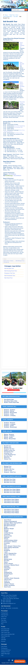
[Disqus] (14, 304)
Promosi (3, 641)
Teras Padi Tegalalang (19, 125)
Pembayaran (4, 648)
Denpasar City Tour (9, 273)
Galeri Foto (4, 616)
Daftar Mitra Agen (5, 653)
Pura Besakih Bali (22, 64)
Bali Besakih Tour (9, 268)
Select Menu (2, 9)
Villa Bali (3, 637)
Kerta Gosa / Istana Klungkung (22, 84)
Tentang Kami (4, 613)
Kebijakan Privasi (5, 651)
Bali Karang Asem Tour (10, 270)
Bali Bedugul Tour (20, 260)
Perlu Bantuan (20, 661)
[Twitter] (12, 660)
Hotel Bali (3, 639)
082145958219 (12, 174)
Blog (2, 623)
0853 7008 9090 (7, 600)
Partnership (4, 622)
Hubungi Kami (4, 614)
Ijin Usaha (3, 618)
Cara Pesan (4, 646)
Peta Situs (3, 620)
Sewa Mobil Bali (5, 630)
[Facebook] (9, 660)
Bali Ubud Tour (8, 278)
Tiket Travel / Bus (5, 632)
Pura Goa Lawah (18, 132)
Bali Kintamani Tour (9, 275)
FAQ (2, 655)
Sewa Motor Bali (5, 628)
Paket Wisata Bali (5, 636)
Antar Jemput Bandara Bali (7, 634)
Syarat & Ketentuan (6, 650)
